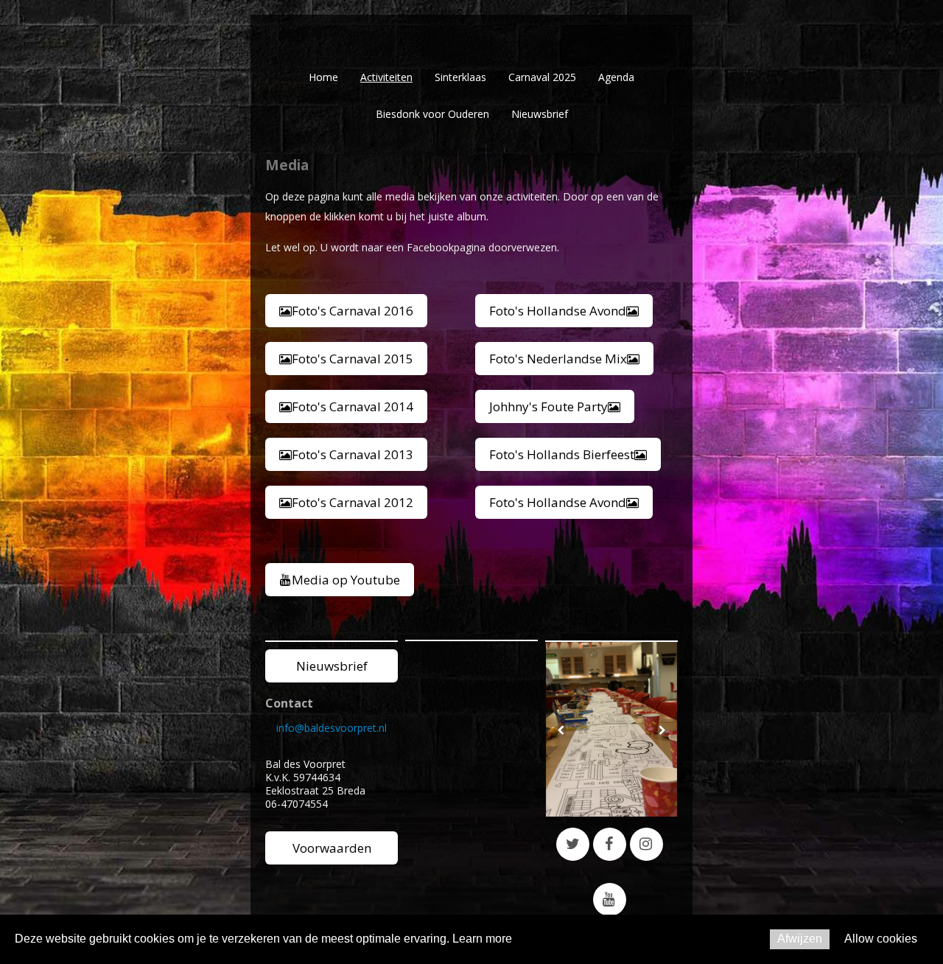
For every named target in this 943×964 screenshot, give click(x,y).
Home (323, 77)
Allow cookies (880, 938)
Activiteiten (386, 77)
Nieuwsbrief (539, 114)
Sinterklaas (460, 77)
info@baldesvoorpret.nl (331, 728)
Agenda (616, 77)
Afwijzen (799, 938)
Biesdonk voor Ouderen (432, 114)
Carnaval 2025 (542, 77)
